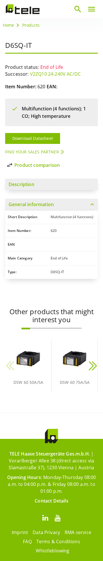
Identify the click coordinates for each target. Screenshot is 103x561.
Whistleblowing (52, 551)
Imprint (20, 532)
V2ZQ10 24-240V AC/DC (55, 74)
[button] (25, 328)
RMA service (78, 532)
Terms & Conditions (58, 541)
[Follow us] (45, 517)
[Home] (22, 9)
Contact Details (51, 501)
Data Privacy (46, 532)
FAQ (27, 541)
